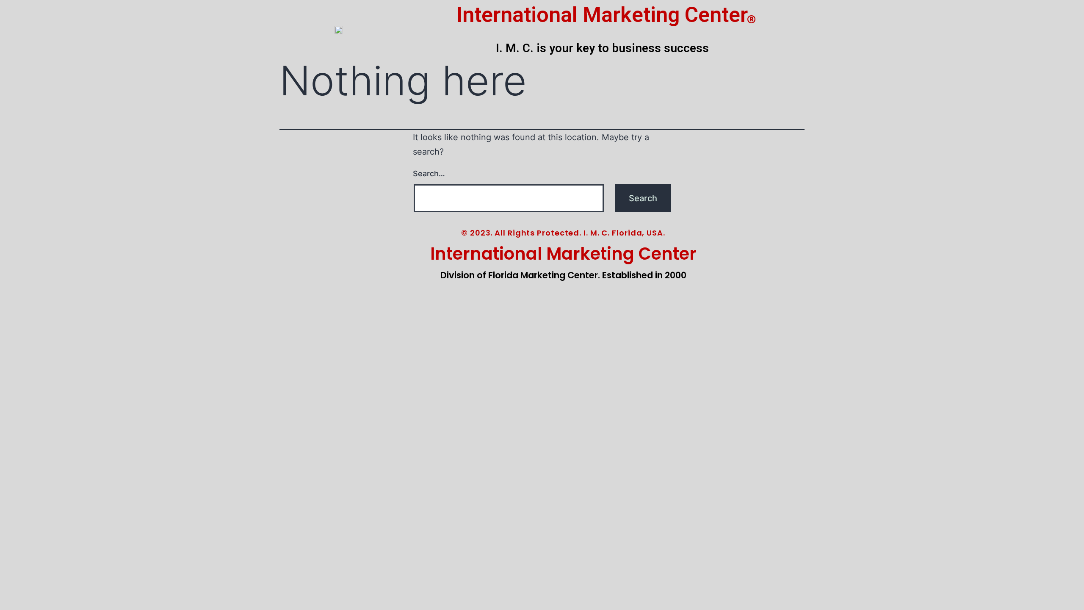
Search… (429, 173)
